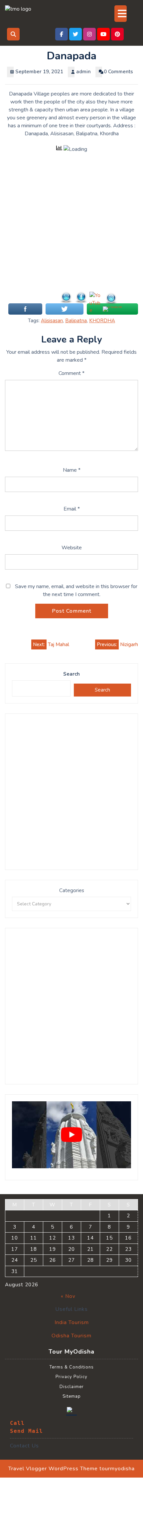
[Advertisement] (71, 231)
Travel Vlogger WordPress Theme (53, 1468)
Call (17, 1423)
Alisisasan (52, 320)
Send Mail (26, 1431)
